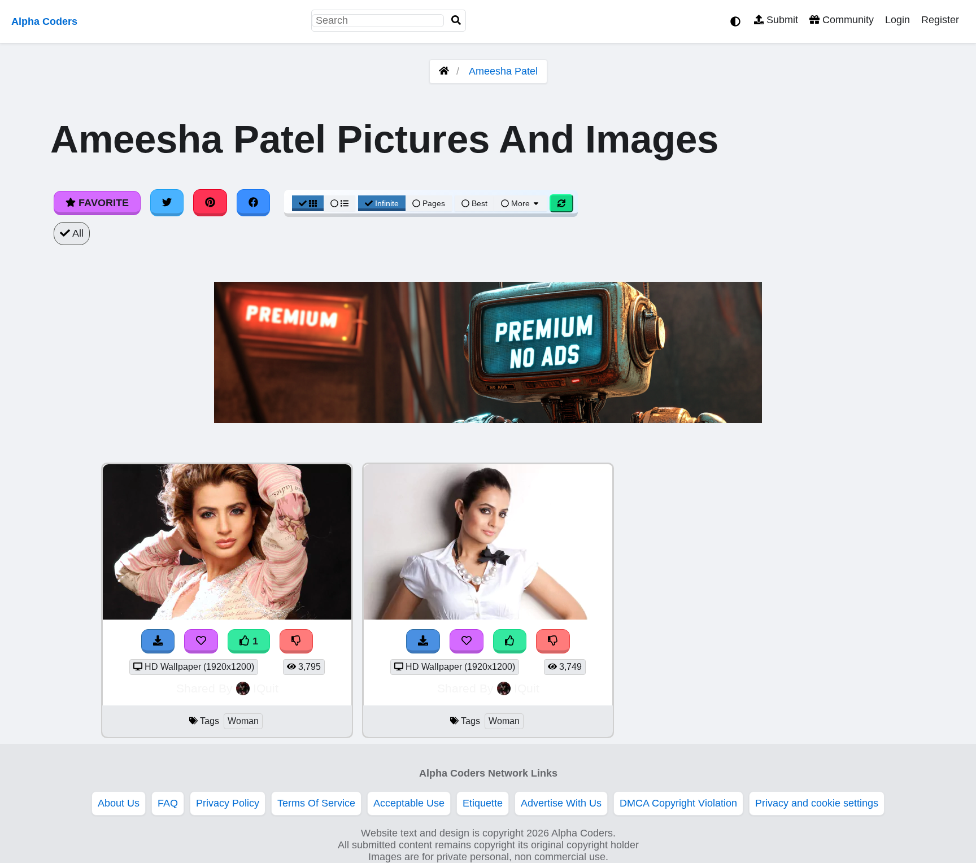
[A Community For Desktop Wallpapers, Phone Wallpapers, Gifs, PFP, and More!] (444, 71)
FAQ (168, 803)
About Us (119, 803)
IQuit (265, 688)
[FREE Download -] (158, 641)
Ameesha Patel (503, 71)
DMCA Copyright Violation (678, 803)
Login (897, 19)
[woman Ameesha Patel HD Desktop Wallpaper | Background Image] (227, 616)
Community (847, 19)
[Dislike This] (296, 641)
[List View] (339, 203)
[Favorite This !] (201, 641)
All (77, 233)
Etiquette (483, 803)
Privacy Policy (227, 803)
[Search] (456, 20)
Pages (433, 203)
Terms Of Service (316, 803)
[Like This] (510, 641)
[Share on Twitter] (167, 202)
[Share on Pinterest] (210, 202)
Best (478, 203)
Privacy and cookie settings (816, 803)
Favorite (102, 202)
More (520, 203)
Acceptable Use (409, 803)
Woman (243, 721)
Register (940, 19)
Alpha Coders (44, 21)
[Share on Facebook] (254, 202)
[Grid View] (308, 203)
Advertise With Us (561, 803)
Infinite (387, 203)
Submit (781, 19)
